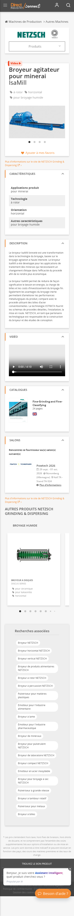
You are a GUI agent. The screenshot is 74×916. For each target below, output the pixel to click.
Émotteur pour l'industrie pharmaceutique (31, 726)
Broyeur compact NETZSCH (33, 763)
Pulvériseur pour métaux (31, 806)
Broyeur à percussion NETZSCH (35, 685)
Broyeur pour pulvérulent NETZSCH (32, 745)
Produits (35, 46)
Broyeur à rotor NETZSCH (32, 678)
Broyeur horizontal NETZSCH (34, 650)
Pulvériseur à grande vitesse (33, 790)
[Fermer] (70, 869)
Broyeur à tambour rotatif (32, 798)
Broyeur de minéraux (29, 736)
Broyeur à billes (26, 814)
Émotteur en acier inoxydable (34, 771)
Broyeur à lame (26, 716)
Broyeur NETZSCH (28, 642)
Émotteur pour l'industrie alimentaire (31, 706)
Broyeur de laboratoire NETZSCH (36, 755)
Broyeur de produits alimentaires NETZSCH (36, 668)
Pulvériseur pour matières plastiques (32, 695)
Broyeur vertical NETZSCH (32, 658)
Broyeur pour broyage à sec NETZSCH (33, 780)
